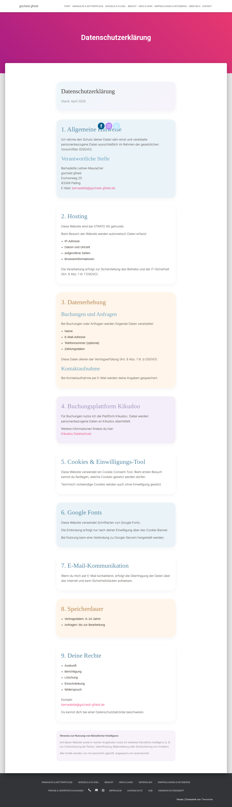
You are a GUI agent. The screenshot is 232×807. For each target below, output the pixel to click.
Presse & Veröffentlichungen (65, 790)
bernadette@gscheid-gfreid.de (93, 188)
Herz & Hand (146, 6)
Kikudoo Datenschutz (76, 433)
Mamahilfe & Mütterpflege (88, 6)
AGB (150, 790)
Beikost (132, 6)
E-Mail (96, 790)
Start (67, 6)
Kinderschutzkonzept (171, 790)
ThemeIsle (207, 799)
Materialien (145, 782)
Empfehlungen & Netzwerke (171, 6)
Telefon (90, 790)
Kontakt (207, 6)
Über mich (194, 6)
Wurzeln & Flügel (115, 6)
